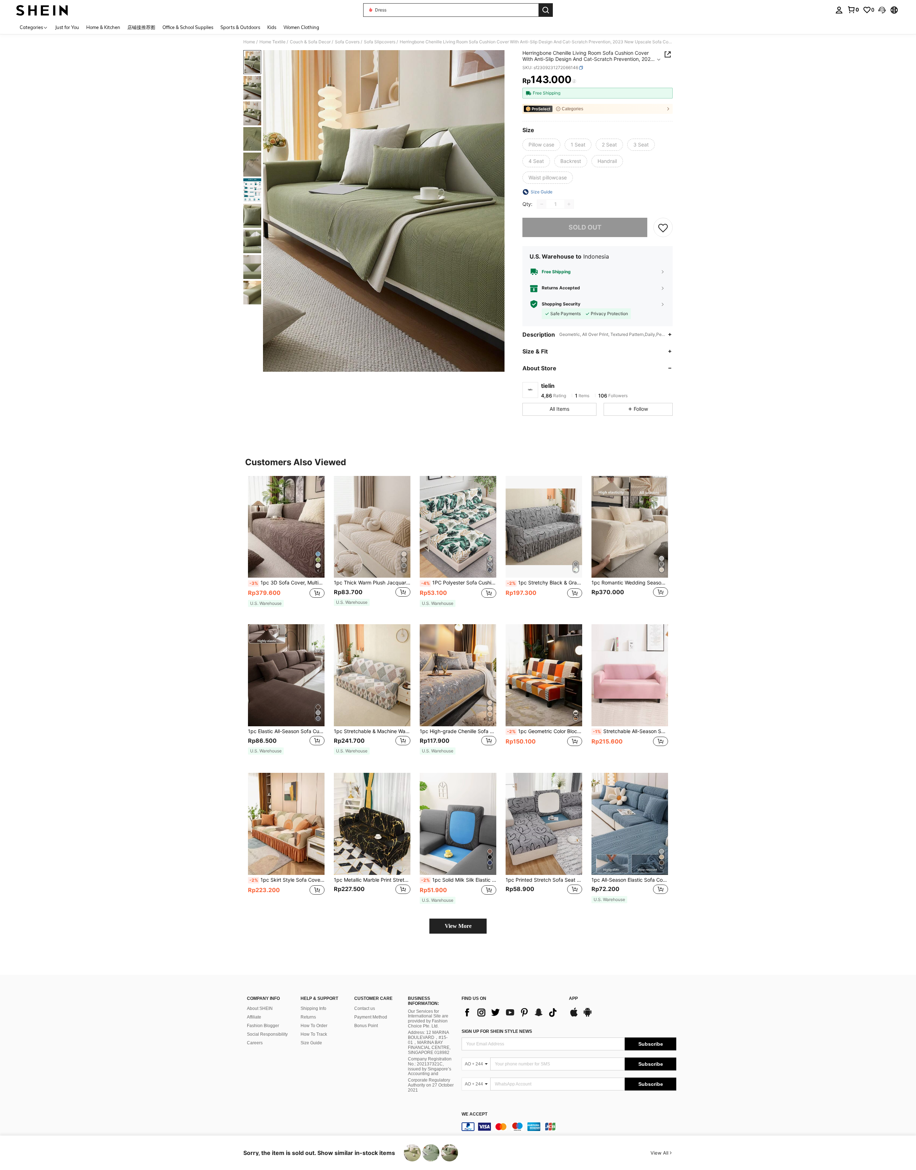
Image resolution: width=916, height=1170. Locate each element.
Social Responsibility (267, 1034)
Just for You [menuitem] (67, 27)
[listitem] (286, 544)
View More (458, 926)
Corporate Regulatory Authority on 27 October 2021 (431, 1085)
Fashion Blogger (263, 1025)
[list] (512, 1012)
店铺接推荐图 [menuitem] (141, 27)
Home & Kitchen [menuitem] (103, 27)
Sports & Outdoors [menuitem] (240, 27)
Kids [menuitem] (271, 27)
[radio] (541, 145)
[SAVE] (663, 227)
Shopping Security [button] (561, 304)
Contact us (364, 1008)
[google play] (588, 1015)
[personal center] (839, 10)
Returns (308, 1017)
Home (249, 41)
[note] (266, 603)
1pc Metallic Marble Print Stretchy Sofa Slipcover (372, 880)
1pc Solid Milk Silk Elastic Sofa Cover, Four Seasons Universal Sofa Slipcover (458, 880)
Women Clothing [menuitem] (301, 27)
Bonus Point (366, 1025)
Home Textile (272, 41)
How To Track (314, 1034)
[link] (853, 9)
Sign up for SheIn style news (497, 1031)
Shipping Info (313, 1008)
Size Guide (311, 1042)
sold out (585, 227)
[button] (882, 10)
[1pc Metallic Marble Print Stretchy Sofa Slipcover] (372, 824)
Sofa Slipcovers (379, 41)
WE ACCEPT (474, 1114)
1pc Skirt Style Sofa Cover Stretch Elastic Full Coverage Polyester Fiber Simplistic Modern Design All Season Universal (287, 880)
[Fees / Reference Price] (574, 81)
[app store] (574, 1015)
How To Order (314, 1025)
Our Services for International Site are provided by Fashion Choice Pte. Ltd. (428, 1019)
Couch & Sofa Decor (310, 41)
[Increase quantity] (569, 204)
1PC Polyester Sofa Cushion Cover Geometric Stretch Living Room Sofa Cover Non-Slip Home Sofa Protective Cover (458, 583)
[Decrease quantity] (541, 204)
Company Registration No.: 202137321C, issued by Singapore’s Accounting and (430, 1066)
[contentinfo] (569, 1126)
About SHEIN (260, 1008)
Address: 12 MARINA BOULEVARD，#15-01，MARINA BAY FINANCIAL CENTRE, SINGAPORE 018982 (429, 1042)
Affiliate (254, 1017)
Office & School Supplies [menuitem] (187, 27)
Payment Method (370, 1017)
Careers (255, 1042)
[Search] (546, 10)
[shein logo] (42, 10)
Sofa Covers (347, 41)
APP (573, 998)
